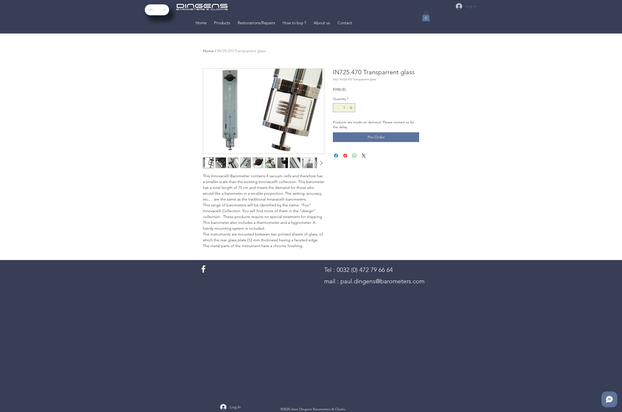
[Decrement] (337, 107)
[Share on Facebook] (336, 156)
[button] (426, 16)
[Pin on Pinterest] (345, 156)
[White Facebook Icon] (203, 269)
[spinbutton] (344, 107)
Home (208, 51)
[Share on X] (364, 156)
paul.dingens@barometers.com (382, 281)
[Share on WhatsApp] (354, 156)
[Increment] (351, 107)
